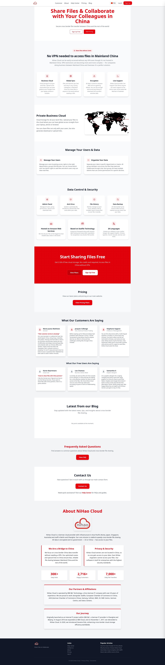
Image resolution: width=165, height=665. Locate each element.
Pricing (84, 3)
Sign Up (127, 3)
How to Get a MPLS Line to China (109, 652)
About (66, 3)
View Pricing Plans (82, 303)
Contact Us (82, 486)
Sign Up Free (76, 32)
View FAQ (82, 457)
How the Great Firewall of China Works (111, 646)
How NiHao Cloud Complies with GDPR (111, 650)
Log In (120, 3)
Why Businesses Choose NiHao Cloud (111, 648)
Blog (90, 3)
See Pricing (89, 32)
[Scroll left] (39, 425)
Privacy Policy (85, 660)
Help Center (75, 3)
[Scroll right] (126, 425)
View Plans (74, 273)
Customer (58, 3)
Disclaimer (93, 660)
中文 (114, 3)
